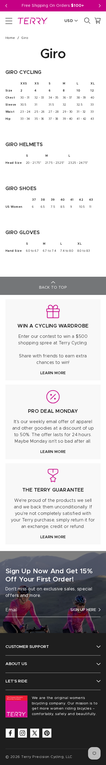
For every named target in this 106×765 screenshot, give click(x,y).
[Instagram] (22, 733)
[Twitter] (34, 733)
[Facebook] (10, 733)
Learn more (53, 373)
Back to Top (53, 287)
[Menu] (8, 20)
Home (10, 37)
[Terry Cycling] (32, 20)
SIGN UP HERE (83, 610)
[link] (53, 339)
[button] (99, 5)
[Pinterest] (47, 733)
